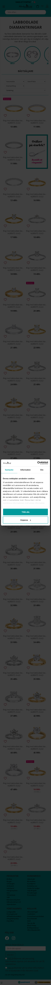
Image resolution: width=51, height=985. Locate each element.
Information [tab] (25, 470)
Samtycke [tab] (9, 470)
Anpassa (24, 520)
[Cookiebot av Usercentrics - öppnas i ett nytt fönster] (37, 463)
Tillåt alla (25, 512)
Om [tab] (41, 470)
